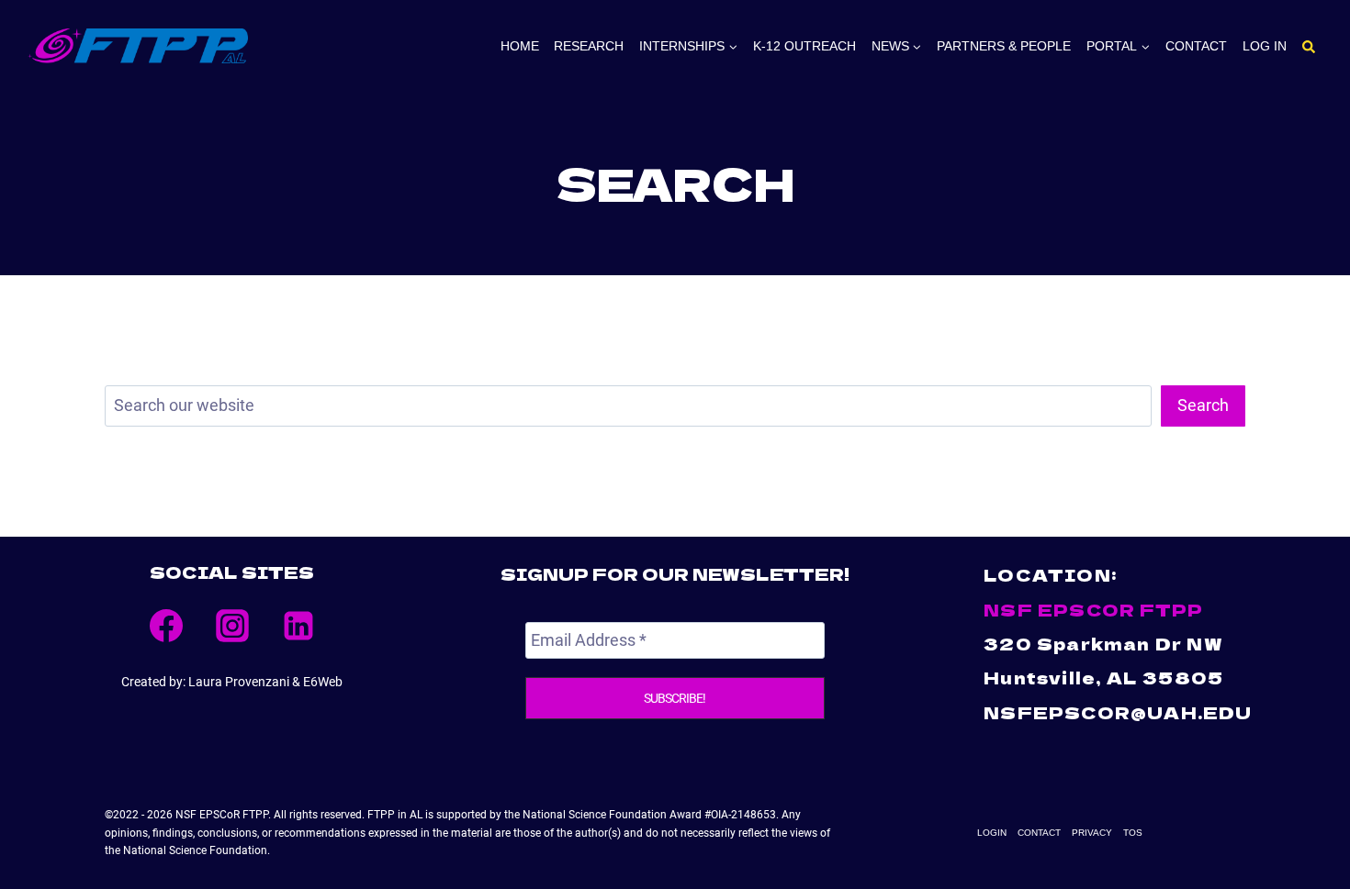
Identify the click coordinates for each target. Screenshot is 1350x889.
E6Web (323, 681)
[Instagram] (232, 626)
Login (992, 833)
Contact (1196, 46)
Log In (1265, 46)
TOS (1132, 833)
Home (520, 46)
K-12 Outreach (804, 46)
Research (589, 46)
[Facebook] (166, 626)
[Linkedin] (298, 626)
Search (1203, 405)
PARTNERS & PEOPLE (1004, 46)
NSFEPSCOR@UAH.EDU (1118, 712)
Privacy (1092, 833)
